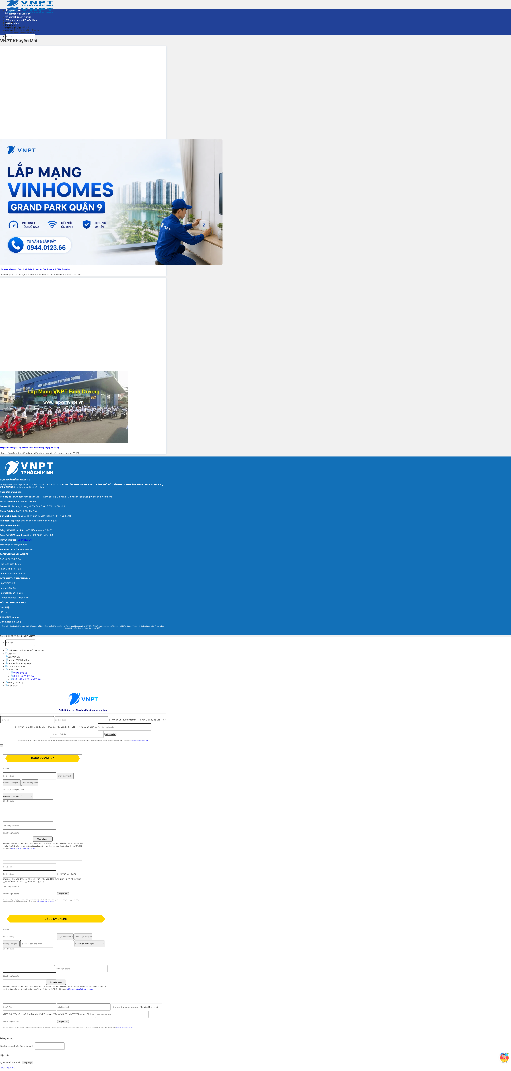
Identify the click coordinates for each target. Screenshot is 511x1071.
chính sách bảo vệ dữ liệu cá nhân (139, 740)
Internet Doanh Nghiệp (19, 17)
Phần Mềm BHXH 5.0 (10, 568)
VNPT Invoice (20, 672)
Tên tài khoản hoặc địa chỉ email (17, 1046)
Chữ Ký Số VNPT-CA (10, 559)
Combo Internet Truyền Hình (22, 20)
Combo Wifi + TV (17, 666)
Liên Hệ (12, 653)
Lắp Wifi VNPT (15, 10)
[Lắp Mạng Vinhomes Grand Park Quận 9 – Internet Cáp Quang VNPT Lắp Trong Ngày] (111, 264)
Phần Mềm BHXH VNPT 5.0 (22, 32)
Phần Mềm (13, 23)
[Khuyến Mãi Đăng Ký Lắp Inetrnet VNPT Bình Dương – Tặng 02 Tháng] (64, 442)
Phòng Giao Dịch (16, 682)
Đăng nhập (27, 1063)
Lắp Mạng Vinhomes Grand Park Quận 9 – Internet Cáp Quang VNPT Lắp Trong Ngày (36, 269)
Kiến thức (13, 685)
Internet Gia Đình (8, 588)
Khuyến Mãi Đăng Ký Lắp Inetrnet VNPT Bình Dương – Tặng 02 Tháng (29, 448)
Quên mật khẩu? (8, 1067)
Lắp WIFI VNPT (7, 583)
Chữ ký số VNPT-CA (23, 676)
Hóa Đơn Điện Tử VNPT (12, 564)
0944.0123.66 (25, 539)
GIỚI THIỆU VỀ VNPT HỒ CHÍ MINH (26, 650)
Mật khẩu (5, 1055)
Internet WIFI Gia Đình (19, 13)
